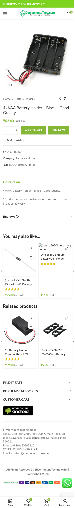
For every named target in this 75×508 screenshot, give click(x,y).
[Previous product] (60, 98)
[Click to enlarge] (10, 84)
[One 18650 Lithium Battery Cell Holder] (55, 247)
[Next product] (69, 98)
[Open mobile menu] (5, 14)
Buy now (58, 130)
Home (7, 98)
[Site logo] (37, 13)
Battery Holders (25, 98)
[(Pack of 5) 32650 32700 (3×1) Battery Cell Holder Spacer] (55, 330)
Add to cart (33, 130)
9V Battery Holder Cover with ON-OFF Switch (17, 354)
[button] (31, 248)
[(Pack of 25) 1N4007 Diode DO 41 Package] (20, 260)
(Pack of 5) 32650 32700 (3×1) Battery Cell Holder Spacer (53, 354)
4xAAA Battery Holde (21, 164)
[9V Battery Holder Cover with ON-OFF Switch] (20, 330)
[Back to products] (64, 98)
